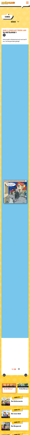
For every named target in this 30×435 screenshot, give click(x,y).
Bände (13, 22)
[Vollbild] (4, 35)
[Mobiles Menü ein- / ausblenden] (27, 2)
